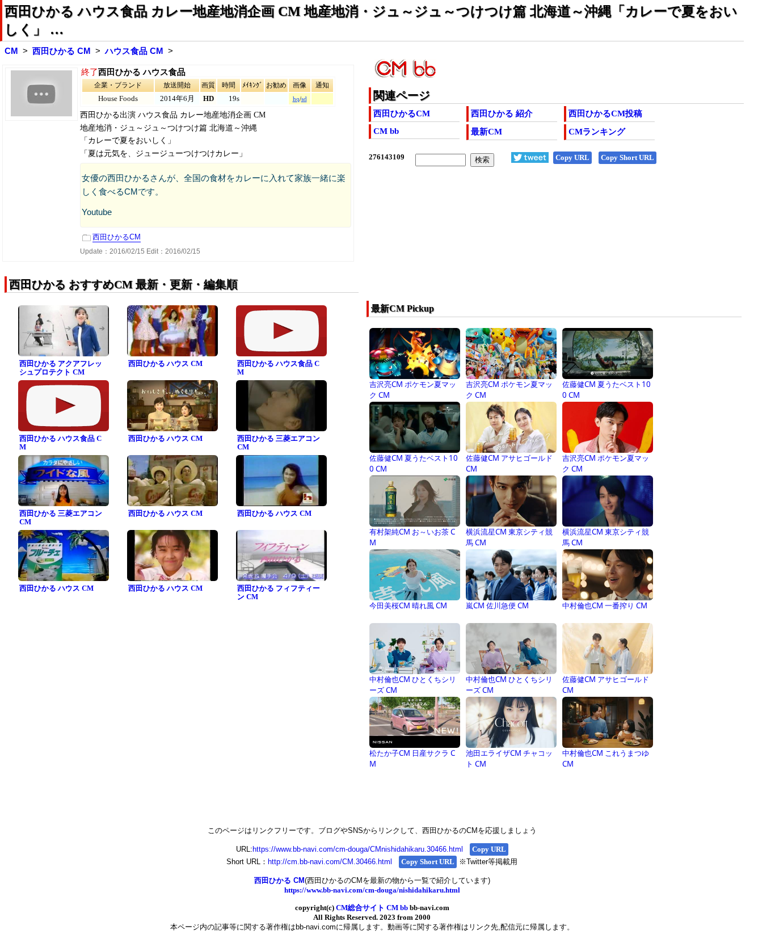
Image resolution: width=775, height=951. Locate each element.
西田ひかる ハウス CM (165, 363)
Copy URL (572, 157)
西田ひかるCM (401, 113)
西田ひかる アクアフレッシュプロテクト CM (60, 367)
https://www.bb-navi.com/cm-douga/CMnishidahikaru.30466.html (357, 849)
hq (296, 99)
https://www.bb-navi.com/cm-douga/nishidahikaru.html (372, 890)
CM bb (386, 131)
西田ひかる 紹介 (502, 113)
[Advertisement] (519, 241)
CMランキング (596, 131)
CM (11, 51)
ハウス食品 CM (134, 51)
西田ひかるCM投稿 (605, 113)
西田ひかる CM (61, 51)
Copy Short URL (627, 157)
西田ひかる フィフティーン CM (278, 592)
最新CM (486, 131)
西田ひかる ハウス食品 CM (278, 367)
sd (304, 99)
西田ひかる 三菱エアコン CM (278, 442)
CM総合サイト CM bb (372, 907)
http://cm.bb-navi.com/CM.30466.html (330, 861)
